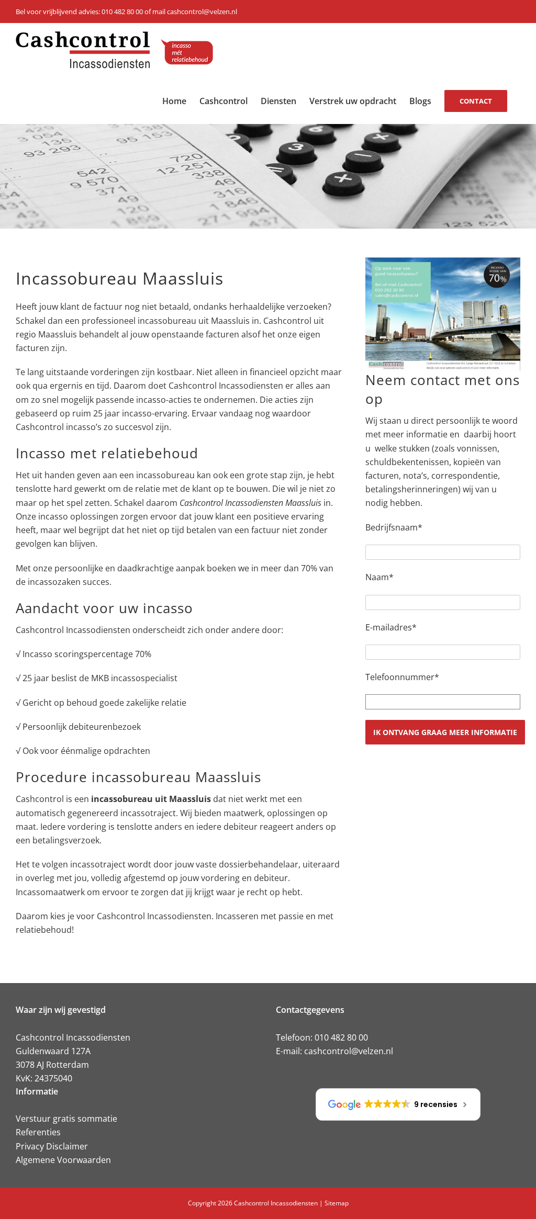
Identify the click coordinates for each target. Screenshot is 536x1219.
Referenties (38, 1132)
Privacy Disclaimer (52, 1146)
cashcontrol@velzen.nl (348, 1051)
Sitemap (337, 1203)
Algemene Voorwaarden (63, 1160)
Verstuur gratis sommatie (66, 1118)
